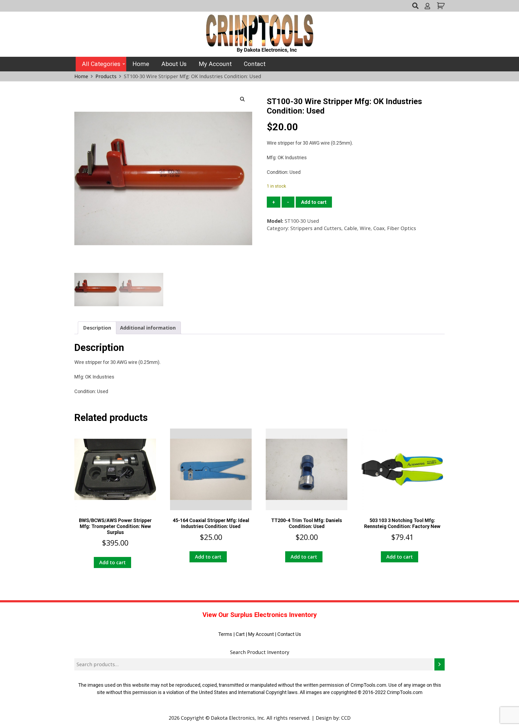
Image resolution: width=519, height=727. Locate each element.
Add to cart (314, 202)
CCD (346, 718)
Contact (254, 63)
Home (140, 63)
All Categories (101, 63)
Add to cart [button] (112, 562)
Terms (225, 634)
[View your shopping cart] (440, 6)
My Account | (262, 634)
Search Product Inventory (259, 652)
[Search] (439, 664)
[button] (242, 99)
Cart (240, 634)
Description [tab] (97, 327)
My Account (215, 63)
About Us (174, 63)
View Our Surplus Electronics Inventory (259, 615)
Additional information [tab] (148, 327)
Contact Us (289, 634)
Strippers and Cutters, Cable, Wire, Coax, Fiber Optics (353, 228)
